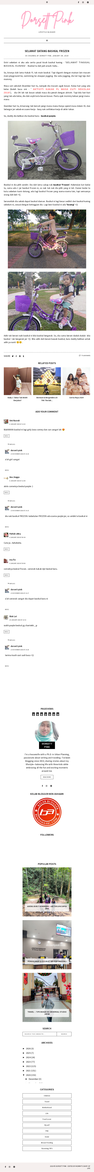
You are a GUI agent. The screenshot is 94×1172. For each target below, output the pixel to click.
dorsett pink (16, 450)
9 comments (85, 355)
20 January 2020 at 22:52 (17, 620)
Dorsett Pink (61, 1166)
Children (32, 56)
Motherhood (47, 1107)
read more (47, 777)
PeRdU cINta (15, 533)
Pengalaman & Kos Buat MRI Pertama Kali (47, 961)
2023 (28, 1061)
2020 (28, 1075)
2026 (28, 1048)
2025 (28, 1053)
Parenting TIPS (47, 1148)
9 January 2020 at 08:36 (17, 537)
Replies (12, 444)
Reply (6, 436)
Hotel (47, 1137)
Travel (47, 1101)
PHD (47, 1131)
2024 (28, 1057)
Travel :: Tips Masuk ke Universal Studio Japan (47, 1013)
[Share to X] (13, 356)
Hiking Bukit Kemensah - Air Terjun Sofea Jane (47, 907)
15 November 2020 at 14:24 (20, 454)
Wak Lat (13, 616)
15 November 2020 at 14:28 (20, 650)
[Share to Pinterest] (20, 356)
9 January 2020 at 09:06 (17, 563)
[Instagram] (83, 2)
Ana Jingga (14, 477)
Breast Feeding (47, 1143)
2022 (28, 1066)
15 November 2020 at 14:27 (20, 593)
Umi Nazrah (14, 420)
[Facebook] (78, 2)
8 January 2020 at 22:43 (17, 424)
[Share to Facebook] (16, 356)
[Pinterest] (88, 2)
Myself (47, 1125)
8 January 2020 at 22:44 (17, 481)
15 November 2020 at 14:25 (20, 510)
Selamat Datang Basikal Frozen (47, 51)
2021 (28, 1070)
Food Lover (47, 1119)
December (34, 1079)
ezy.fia (12, 559)
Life (47, 1113)
